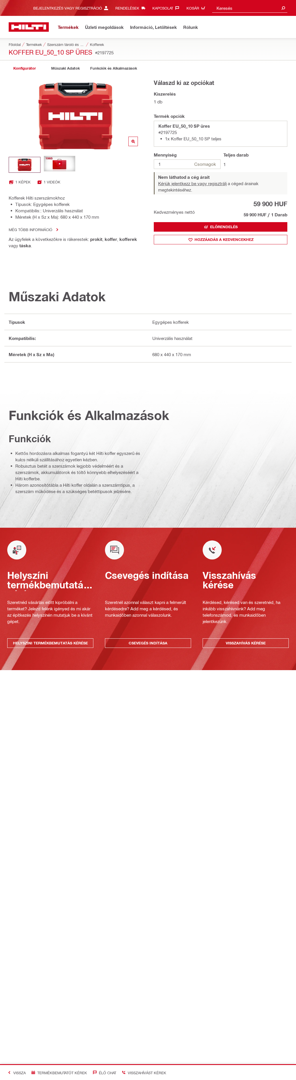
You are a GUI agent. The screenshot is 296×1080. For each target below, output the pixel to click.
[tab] (24, 68)
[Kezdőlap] (29, 27)
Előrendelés (224, 226)
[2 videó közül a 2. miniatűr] (59, 165)
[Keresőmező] (283, 8)
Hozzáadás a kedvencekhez (224, 239)
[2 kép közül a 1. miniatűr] (24, 165)
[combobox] (249, 8)
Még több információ (30, 229)
